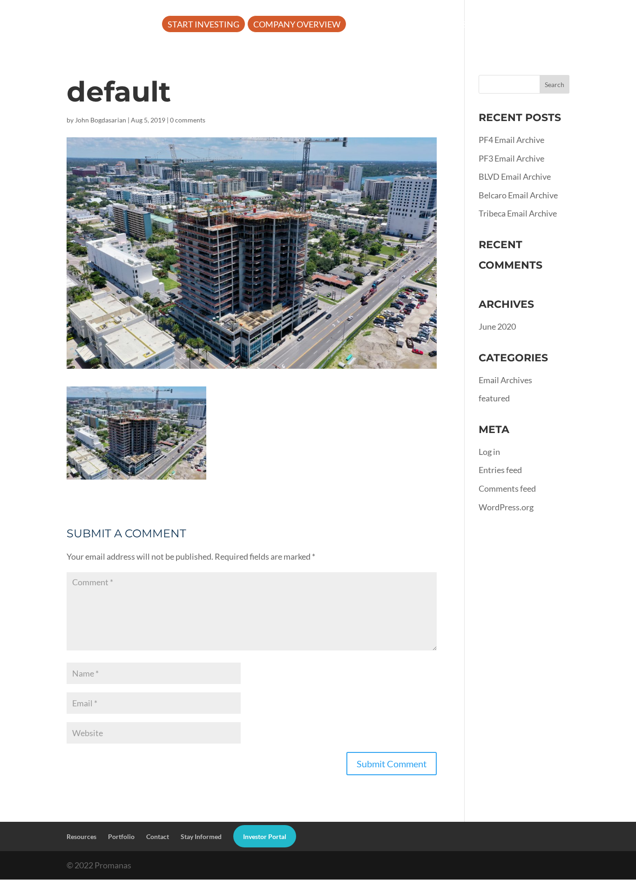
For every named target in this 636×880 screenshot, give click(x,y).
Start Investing (203, 25)
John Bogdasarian (100, 120)
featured (494, 398)
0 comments (187, 120)
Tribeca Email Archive (518, 213)
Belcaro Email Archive (518, 195)
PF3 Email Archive (511, 158)
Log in (489, 452)
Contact (157, 836)
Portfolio (513, 25)
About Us (374, 25)
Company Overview (296, 25)
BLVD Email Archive (515, 176)
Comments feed (507, 488)
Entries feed (500, 470)
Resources (443, 25)
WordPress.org (506, 507)
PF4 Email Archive (511, 140)
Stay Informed (201, 836)
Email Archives (505, 380)
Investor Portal (205, 52)
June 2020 (497, 326)
